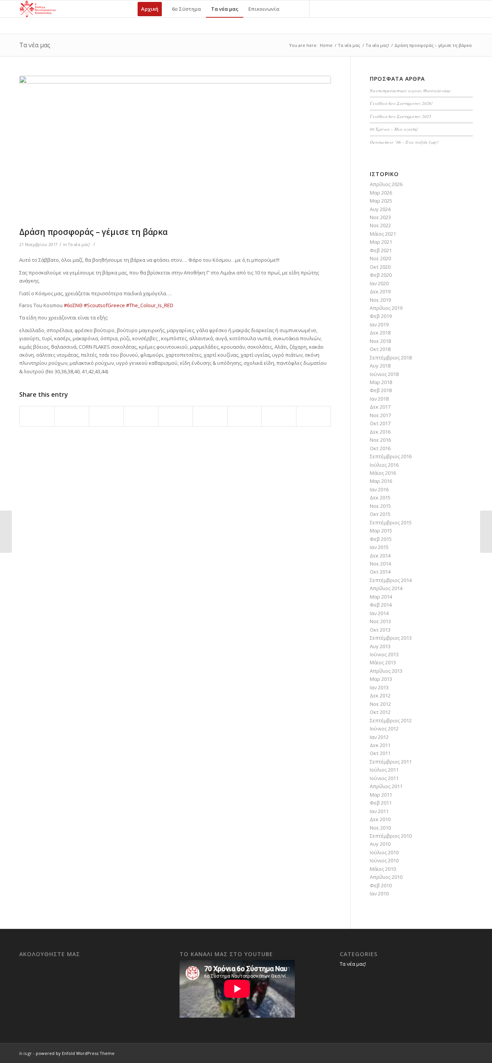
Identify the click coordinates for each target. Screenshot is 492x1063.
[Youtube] (333, 8)
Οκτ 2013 (380, 629)
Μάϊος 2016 (383, 472)
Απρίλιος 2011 (386, 786)
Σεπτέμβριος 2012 (391, 720)
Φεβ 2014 (381, 604)
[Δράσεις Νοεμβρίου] (486, 532)
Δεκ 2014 (380, 555)
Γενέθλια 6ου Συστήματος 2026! (401, 103)
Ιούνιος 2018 (384, 374)
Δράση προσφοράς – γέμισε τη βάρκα (93, 231)
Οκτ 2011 (380, 753)
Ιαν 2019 (379, 324)
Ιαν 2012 (379, 737)
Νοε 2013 (380, 621)
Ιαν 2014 (379, 613)
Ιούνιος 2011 (384, 778)
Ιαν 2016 (379, 489)
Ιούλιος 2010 (384, 852)
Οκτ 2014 (380, 571)
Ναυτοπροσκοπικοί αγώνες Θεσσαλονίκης (410, 90)
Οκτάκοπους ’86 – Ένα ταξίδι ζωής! (404, 142)
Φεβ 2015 (381, 539)
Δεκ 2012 (380, 695)
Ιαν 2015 (379, 547)
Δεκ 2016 (380, 431)
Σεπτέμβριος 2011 (391, 761)
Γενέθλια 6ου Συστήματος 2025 (400, 116)
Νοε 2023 (380, 217)
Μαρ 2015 (381, 530)
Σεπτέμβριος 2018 (391, 357)
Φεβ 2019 (381, 316)
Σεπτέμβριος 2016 (391, 456)
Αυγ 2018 (380, 365)
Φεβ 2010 (381, 885)
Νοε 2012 (380, 703)
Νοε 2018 (380, 341)
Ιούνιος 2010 (384, 860)
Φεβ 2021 (381, 250)
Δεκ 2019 (380, 291)
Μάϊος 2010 (383, 868)
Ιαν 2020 (379, 283)
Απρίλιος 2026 (386, 184)
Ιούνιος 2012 (384, 728)
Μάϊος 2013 (383, 662)
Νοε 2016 (380, 439)
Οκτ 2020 (380, 266)
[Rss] (344, 8)
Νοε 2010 (380, 827)
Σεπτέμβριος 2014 (391, 580)
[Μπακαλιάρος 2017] (6, 532)
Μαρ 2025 (381, 200)
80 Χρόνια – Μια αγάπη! (394, 129)
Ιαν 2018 (379, 398)
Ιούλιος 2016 (384, 464)
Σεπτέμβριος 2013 (391, 637)
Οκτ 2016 (380, 448)
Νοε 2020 (380, 258)
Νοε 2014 (380, 563)
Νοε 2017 (380, 415)
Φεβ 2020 (381, 274)
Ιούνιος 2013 (384, 654)
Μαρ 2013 (381, 678)
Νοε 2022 (380, 225)
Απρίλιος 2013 (386, 670)
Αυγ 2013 (380, 646)
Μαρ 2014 (381, 596)
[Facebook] (321, 8)
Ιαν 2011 (379, 811)
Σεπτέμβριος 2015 (391, 522)
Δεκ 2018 (380, 332)
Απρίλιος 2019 (386, 307)
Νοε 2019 (380, 299)
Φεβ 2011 (381, 802)
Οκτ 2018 (380, 349)
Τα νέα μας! (377, 45)
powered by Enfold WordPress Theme (75, 1053)
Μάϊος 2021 (383, 233)
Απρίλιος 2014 (386, 588)
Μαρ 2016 (381, 480)
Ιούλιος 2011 (384, 769)
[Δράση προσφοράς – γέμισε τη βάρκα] (175, 149)
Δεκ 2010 (380, 819)
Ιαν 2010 (379, 893)
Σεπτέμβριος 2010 (391, 835)
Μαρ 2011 (381, 794)
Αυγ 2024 (380, 209)
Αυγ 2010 (380, 843)
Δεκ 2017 (380, 406)
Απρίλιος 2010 (386, 876)
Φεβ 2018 (381, 390)
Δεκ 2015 (380, 497)
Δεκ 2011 (380, 745)
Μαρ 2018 (381, 382)
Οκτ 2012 (380, 712)
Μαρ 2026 (381, 192)
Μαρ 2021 (381, 241)
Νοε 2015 (380, 505)
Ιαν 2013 (379, 687)
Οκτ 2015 (380, 514)
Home (326, 45)
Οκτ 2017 (380, 423)
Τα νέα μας (34, 45)
